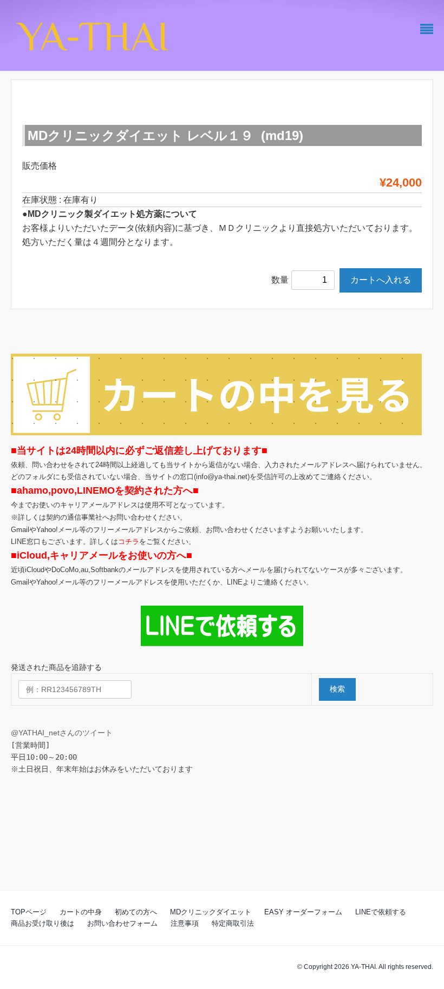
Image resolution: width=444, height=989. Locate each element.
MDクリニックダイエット (210, 912)
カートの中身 (81, 912)
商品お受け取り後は (42, 923)
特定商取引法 (233, 923)
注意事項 (185, 923)
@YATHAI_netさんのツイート (62, 732)
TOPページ (29, 912)
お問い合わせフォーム (122, 923)
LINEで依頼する (380, 912)
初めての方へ (136, 912)
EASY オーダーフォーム (303, 912)
